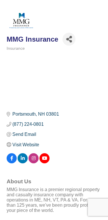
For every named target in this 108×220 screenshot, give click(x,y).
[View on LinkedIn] (23, 161)
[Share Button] (68, 39)
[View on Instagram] (34, 161)
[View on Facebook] (12, 161)
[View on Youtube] (44, 161)
